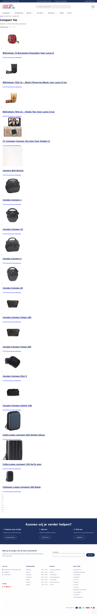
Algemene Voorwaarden (80, 589)
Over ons (76, 587)
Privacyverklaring (78, 597)
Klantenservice (77, 569)
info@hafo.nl (79, 537)
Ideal (52, 584)
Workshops (51, 13)
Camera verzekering (55, 569)
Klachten (76, 582)
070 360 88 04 (45, 537)
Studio (52, 572)
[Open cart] (93, 6)
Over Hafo (40, 13)
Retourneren (77, 574)
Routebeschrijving (10, 537)
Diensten (28, 13)
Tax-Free (76, 579)
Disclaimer (76, 594)
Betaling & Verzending (79, 572)
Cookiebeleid (77, 592)
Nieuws (62, 13)
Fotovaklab (53, 579)
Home (1, 16)
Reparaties (77, 577)
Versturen (90, 555)
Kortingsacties (19, 13)
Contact (69, 13)
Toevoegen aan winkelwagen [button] (14, 57)
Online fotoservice (55, 582)
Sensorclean (54, 574)
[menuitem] (7, 13)
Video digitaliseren (55, 577)
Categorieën (6, 13)
